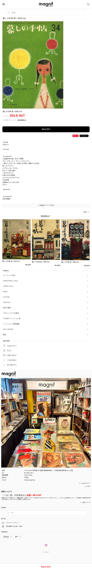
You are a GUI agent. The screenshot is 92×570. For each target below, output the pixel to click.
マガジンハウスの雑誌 (11, 313)
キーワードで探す (9, 275)
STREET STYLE (8, 286)
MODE (5, 291)
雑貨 (4, 335)
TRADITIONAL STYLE (10, 281)
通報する (86, 212)
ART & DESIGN (8, 329)
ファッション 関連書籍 (11, 324)
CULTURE (6, 297)
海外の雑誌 (7, 308)
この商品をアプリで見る (46, 205)
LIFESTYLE (7, 302)
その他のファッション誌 (11, 318)
